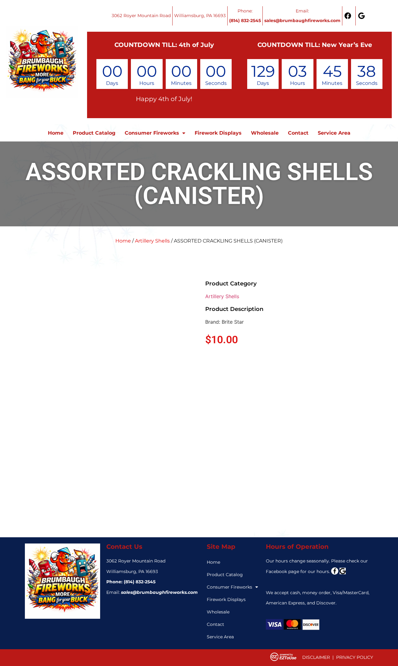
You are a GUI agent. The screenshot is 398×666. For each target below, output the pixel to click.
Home (55, 133)
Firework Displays (218, 133)
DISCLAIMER (316, 657)
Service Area (334, 133)
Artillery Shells (152, 241)
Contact (298, 133)
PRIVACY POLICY (354, 657)
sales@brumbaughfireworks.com (159, 592)
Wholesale (265, 133)
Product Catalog (94, 133)
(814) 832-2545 (139, 582)
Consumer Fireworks (152, 133)
